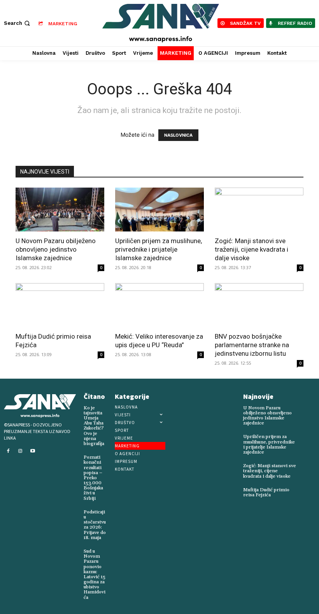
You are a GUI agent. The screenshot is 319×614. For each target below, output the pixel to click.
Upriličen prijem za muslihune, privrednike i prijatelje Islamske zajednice (158, 249)
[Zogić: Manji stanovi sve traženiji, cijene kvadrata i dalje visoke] (259, 209)
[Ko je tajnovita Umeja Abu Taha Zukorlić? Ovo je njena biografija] (111, 406)
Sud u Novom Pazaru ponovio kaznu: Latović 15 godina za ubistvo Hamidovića (94, 574)
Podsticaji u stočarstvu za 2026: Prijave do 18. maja (95, 525)
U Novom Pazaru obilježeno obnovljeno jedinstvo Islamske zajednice (56, 249)
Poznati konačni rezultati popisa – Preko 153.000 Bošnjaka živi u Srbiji (93, 477)
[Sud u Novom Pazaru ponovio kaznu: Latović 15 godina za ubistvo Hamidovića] (113, 550)
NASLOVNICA (178, 135)
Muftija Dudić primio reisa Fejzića (266, 492)
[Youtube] (32, 451)
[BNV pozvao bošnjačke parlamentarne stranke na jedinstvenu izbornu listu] (259, 305)
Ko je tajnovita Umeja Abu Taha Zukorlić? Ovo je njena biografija (94, 426)
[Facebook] (8, 451)
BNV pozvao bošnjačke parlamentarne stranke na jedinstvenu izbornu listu (252, 344)
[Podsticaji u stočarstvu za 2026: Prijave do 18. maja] (112, 510)
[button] (18, 23)
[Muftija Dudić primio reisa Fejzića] (60, 305)
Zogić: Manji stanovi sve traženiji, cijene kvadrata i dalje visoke (251, 249)
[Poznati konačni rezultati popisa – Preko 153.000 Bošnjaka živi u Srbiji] (109, 456)
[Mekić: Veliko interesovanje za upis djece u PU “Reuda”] (159, 305)
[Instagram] (20, 451)
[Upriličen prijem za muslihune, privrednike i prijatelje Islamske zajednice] (159, 209)
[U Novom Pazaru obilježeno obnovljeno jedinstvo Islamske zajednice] (60, 209)
